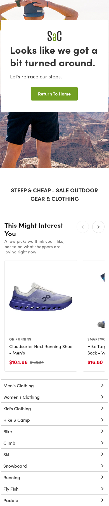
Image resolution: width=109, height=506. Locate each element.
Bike (7, 431)
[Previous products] (83, 227)
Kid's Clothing (17, 408)
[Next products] (98, 227)
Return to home (54, 93)
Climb (9, 443)
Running (11, 477)
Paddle (10, 500)
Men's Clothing (18, 385)
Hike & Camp (16, 420)
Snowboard (15, 466)
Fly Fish (10, 489)
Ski (6, 454)
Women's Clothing (21, 397)
